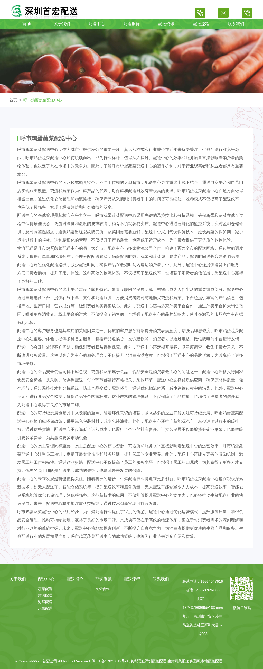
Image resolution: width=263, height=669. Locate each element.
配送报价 (131, 24)
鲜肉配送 (45, 595)
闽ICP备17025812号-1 (110, 661)
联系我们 (236, 24)
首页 (13, 100)
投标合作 (102, 589)
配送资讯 (166, 24)
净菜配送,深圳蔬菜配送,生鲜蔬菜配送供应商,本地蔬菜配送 (175, 661)
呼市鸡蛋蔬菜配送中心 (42, 100)
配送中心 (96, 24)
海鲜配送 (45, 602)
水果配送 (45, 608)
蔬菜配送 (45, 589)
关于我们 (62, 24)
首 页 (27, 24)
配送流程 (201, 24)
